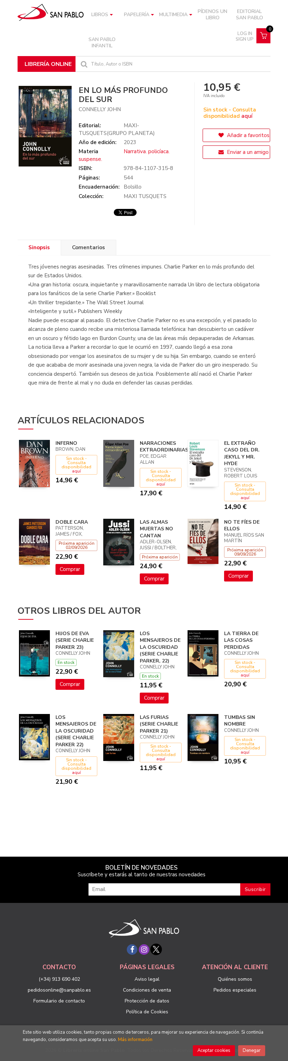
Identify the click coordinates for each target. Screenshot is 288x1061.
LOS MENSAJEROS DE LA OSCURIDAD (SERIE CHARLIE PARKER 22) (75, 731)
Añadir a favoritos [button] (247, 135)
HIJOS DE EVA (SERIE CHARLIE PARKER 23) (74, 640)
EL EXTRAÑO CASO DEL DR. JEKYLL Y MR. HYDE (242, 453)
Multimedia (173, 14)
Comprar (70, 569)
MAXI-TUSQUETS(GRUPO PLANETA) (117, 129)
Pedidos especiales (235, 990)
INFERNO (66, 443)
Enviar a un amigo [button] (247, 152)
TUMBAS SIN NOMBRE (239, 721)
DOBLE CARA (71, 522)
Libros (99, 14)
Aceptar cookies (213, 1050)
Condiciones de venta (147, 990)
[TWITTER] (156, 949)
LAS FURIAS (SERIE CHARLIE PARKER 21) (159, 724)
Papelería (136, 14)
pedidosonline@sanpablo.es (59, 990)
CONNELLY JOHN (100, 109)
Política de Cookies (147, 1011)
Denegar (252, 1050)
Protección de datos (147, 1001)
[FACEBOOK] (132, 949)
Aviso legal (147, 979)
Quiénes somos (235, 979)
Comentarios (88, 247)
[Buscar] (83, 64)
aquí (247, 116)
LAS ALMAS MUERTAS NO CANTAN (156, 529)
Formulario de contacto (59, 1001)
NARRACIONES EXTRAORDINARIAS (164, 447)
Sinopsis (39, 247)
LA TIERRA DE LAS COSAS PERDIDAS (241, 640)
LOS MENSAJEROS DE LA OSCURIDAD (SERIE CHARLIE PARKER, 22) (160, 647)
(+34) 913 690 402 (59, 979)
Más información (135, 1039)
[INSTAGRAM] (144, 949)
